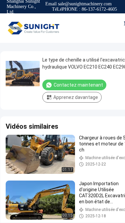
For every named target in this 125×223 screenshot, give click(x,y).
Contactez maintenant (78, 85)
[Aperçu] (33, 28)
